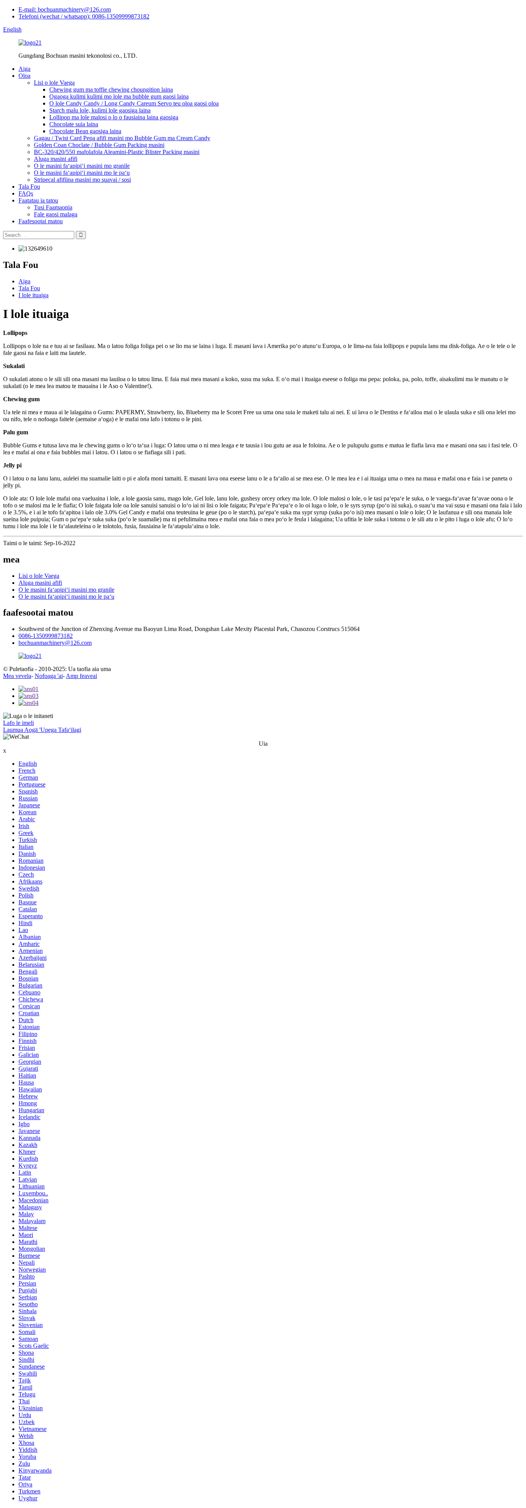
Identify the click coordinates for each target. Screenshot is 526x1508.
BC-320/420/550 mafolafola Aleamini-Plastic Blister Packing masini (116, 152)
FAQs (25, 193)
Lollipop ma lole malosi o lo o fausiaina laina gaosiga (113, 117)
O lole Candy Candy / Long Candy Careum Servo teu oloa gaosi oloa (134, 103)
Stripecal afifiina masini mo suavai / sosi (82, 179)
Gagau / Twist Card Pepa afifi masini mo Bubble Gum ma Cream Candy (122, 138)
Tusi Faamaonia (53, 207)
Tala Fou (29, 186)
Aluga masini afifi (55, 159)
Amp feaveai (81, 676)
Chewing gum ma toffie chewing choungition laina (111, 89)
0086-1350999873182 (45, 636)
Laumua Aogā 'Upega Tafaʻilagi (42, 729)
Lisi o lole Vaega (54, 82)
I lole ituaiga (33, 295)
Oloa (24, 75)
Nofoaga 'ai (49, 676)
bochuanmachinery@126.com (55, 642)
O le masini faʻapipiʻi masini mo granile (82, 165)
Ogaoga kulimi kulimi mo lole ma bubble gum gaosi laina (119, 96)
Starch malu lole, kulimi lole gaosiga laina (100, 110)
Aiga (24, 68)
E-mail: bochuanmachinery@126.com (64, 9)
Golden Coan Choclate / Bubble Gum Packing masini (99, 145)
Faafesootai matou (40, 221)
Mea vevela (17, 676)
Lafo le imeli (18, 723)
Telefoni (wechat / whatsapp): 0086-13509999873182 (83, 16)
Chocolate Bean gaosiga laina (85, 131)
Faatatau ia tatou (38, 200)
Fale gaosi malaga (55, 214)
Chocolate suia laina (73, 124)
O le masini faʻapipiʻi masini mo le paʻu (82, 172)
